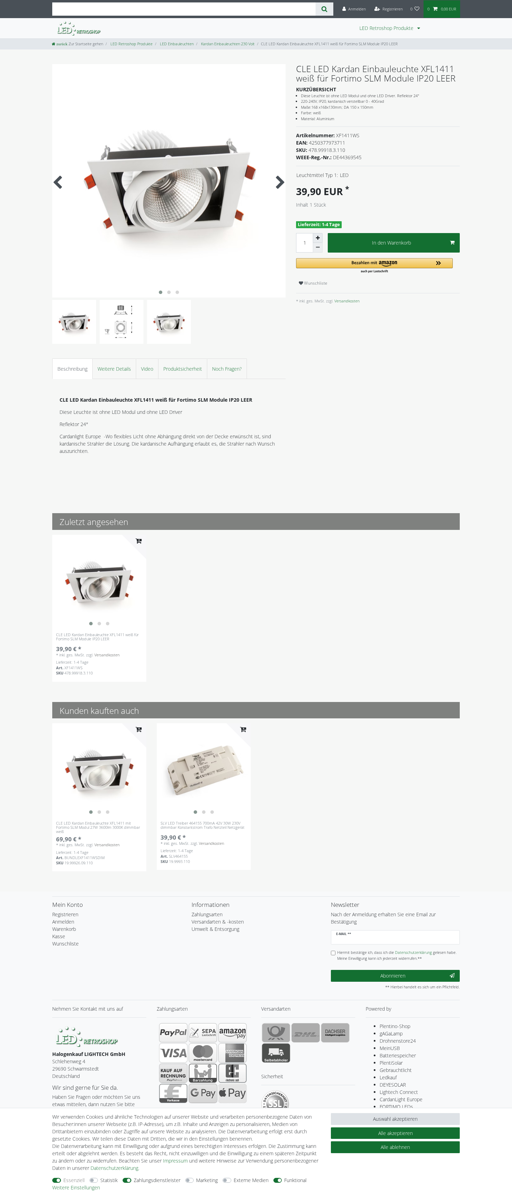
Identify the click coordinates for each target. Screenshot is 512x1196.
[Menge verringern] (318, 248)
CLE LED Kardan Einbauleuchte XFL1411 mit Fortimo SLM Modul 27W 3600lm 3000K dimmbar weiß (98, 827)
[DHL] (305, 1033)
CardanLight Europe (401, 1099)
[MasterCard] (203, 1053)
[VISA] (173, 1053)
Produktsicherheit (182, 368)
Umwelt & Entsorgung (215, 929)
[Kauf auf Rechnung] (173, 1073)
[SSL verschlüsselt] (275, 1104)
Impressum (175, 1160)
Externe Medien (251, 1180)
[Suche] (324, 9)
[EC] (232, 1073)
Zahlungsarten (207, 914)
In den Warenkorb (391, 242)
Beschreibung (72, 368)
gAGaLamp (391, 1033)
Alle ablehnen (395, 1147)
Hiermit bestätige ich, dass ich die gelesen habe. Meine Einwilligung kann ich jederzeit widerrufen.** (397, 955)
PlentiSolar (391, 1062)
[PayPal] (173, 1033)
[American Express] (232, 1053)
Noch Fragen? (227, 368)
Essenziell (74, 1180)
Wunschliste (315, 283)
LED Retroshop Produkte (387, 28)
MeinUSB (390, 1048)
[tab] (72, 368)
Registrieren (65, 914)
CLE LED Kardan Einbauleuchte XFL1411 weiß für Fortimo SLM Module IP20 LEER (97, 637)
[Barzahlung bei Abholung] (203, 1073)
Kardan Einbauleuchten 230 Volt (227, 43)
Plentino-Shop (395, 1026)
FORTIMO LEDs (396, 1106)
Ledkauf (388, 1077)
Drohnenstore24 (398, 1040)
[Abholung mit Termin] (276, 1053)
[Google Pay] (203, 1093)
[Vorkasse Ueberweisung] (173, 1093)
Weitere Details (114, 368)
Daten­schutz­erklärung (114, 1168)
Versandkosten (346, 300)
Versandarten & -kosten (218, 921)
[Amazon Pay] (232, 1033)
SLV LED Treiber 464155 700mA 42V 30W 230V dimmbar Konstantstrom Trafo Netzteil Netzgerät (203, 825)
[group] (99, 582)
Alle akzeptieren (395, 1133)
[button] (374, 266)
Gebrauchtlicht (396, 1070)
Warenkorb (64, 929)
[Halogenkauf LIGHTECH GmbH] (87, 1035)
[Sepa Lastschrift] (203, 1033)
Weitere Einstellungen (76, 1187)
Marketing (207, 1180)
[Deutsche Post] (276, 1033)
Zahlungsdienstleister (157, 1180)
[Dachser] (335, 1033)
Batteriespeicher (398, 1055)
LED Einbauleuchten (176, 43)
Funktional (295, 1180)
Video (147, 368)
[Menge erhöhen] (318, 238)
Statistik (109, 1180)
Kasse (58, 936)
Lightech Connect (399, 1092)
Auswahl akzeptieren (395, 1119)
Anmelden (63, 921)
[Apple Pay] (232, 1093)
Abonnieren (392, 975)
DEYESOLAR (393, 1084)
